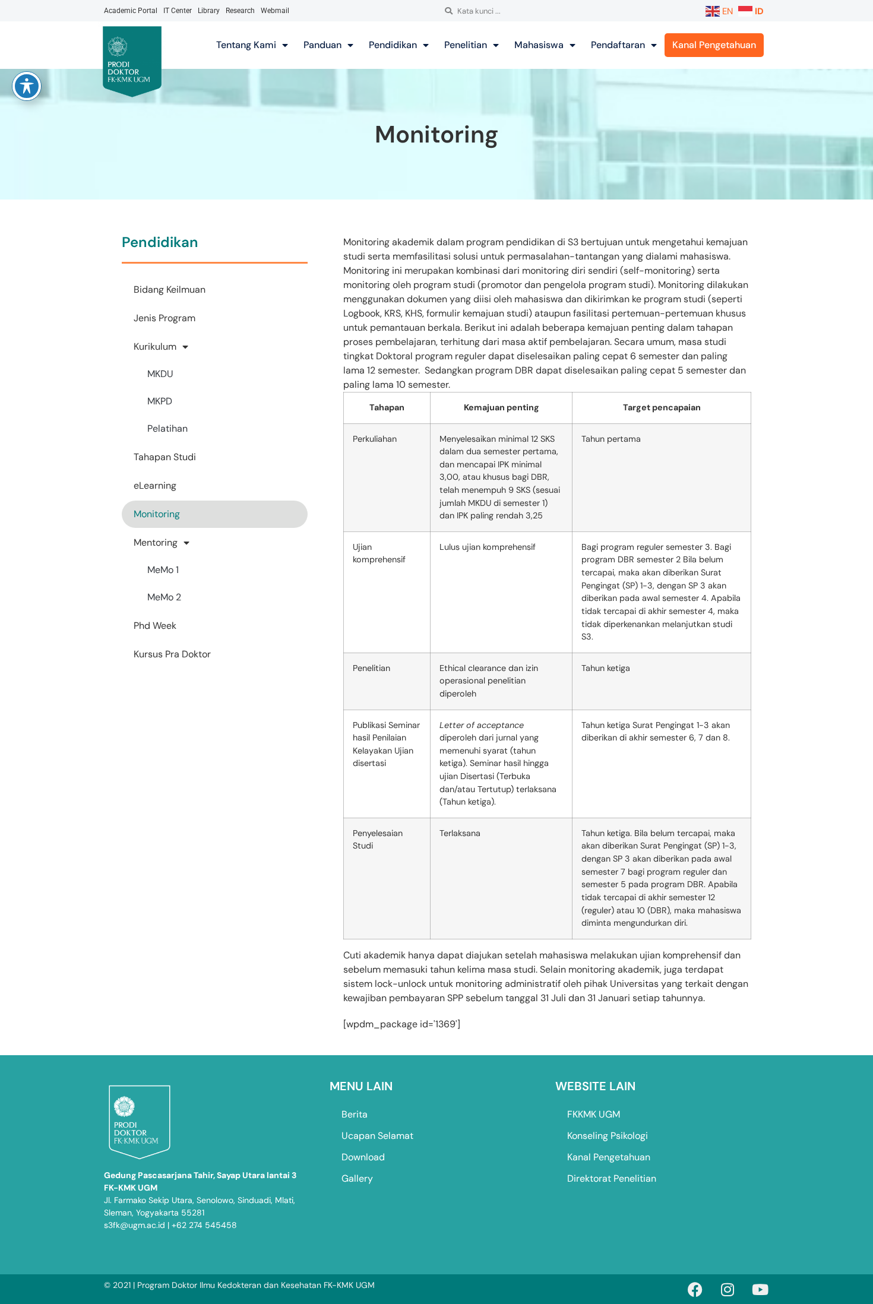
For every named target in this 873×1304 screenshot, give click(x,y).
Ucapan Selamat (377, 1135)
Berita (354, 1114)
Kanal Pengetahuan (714, 45)
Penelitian (465, 45)
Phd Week (155, 625)
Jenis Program (164, 318)
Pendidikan (393, 45)
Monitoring (157, 514)
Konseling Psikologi (607, 1135)
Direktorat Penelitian (611, 1178)
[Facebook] (695, 1289)
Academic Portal (130, 11)
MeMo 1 (163, 570)
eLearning (155, 485)
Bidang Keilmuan (169, 289)
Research (240, 11)
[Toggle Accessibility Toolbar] (26, 86)
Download (363, 1157)
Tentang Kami (246, 45)
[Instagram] (727, 1289)
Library (209, 11)
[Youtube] (760, 1289)
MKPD (159, 401)
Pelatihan (167, 428)
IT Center (177, 11)
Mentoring (156, 542)
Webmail (275, 11)
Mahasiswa (539, 45)
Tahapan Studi (165, 457)
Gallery (357, 1178)
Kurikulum (155, 346)
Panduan (322, 45)
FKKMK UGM (593, 1114)
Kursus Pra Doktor (172, 654)
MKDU (160, 374)
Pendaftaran (618, 45)
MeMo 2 (164, 597)
